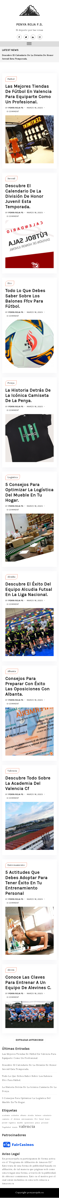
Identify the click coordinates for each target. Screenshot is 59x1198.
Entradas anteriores (29, 1040)
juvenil (4, 1123)
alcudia (31, 1115)
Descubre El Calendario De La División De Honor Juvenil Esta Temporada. (24, 196)
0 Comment (13, 111)
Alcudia (11, 576)
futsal (41, 1119)
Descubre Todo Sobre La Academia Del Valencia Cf (27, 783)
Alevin (11, 970)
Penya (11, 383)
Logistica (13, 477)
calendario (47, 1115)
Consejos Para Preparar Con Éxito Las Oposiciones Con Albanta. (27, 686)
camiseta (5, 1119)
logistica (12, 1123)
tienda (14, 1127)
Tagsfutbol (6, 1127)
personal (44, 1123)
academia (6, 1115)
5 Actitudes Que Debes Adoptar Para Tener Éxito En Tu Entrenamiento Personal (26, 883)
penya (37, 1123)
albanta (23, 1115)
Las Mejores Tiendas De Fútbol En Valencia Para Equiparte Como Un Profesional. (28, 94)
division (17, 1119)
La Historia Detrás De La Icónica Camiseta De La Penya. (28, 395)
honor (47, 1119)
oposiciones (29, 1123)
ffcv (10, 283)
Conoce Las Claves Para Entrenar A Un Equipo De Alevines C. (28, 982)
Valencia (12, 770)
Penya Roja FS (15, 108)
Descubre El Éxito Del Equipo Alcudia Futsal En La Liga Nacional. (28, 589)
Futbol (11, 79)
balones (38, 1115)
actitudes (15, 1115)
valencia (27, 1126)
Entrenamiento (16, 865)
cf (11, 1119)
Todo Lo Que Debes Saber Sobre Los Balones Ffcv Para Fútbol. (25, 298)
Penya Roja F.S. (29, 24)
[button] (29, 44)
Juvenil (11, 178)
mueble (20, 1123)
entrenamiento (27, 1119)
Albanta (12, 671)
